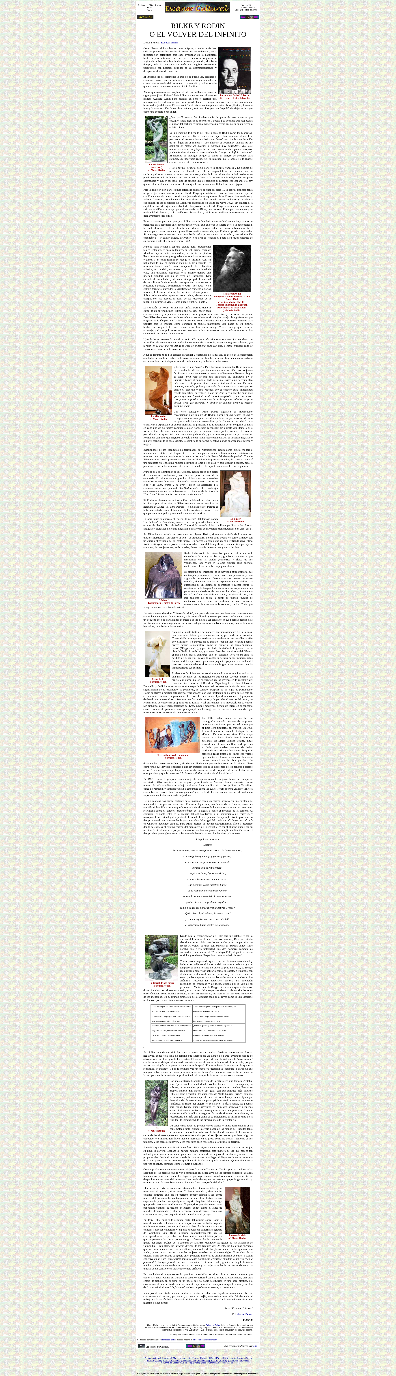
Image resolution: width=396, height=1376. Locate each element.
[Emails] (196, 1363)
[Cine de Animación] (172, 1360)
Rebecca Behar (169, 42)
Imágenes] (245, 1360)
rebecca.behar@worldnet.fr (205, 1340)
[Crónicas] (213, 1360)
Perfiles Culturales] (201, 1358)
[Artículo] (157, 1358)
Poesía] (240, 1358)
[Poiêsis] (223, 1360)
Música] (150, 1360)
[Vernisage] (233, 1360)
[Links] (203, 1363)
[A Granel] (231, 1363)
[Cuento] (248, 1358)
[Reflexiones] (203, 1360)
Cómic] (159, 1360)
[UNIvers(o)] (229, 1358)
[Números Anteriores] (216, 1363)
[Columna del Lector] (170, 1363)
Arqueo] (220, 1358)
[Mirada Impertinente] (182, 1358)
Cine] (213, 1358)
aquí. (255, 1346)
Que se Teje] (186, 1363)
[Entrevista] (166, 1358)
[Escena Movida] (188, 1360)
